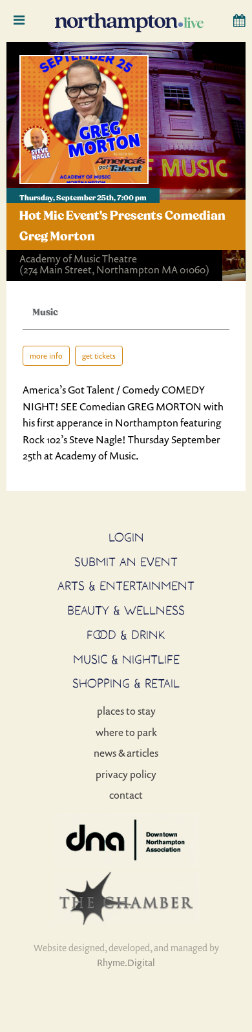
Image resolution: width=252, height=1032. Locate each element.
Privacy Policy (126, 774)
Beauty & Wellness (126, 610)
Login (126, 537)
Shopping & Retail (126, 683)
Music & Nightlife (126, 659)
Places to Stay (126, 711)
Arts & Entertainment (126, 585)
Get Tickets (99, 355)
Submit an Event (126, 561)
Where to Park (126, 732)
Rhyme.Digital (126, 962)
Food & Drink (126, 634)
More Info (46, 355)
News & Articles (126, 753)
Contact (126, 795)
